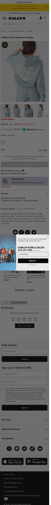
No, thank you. (32, 264)
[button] (46, 261)
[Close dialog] (48, 236)
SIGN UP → (33, 261)
